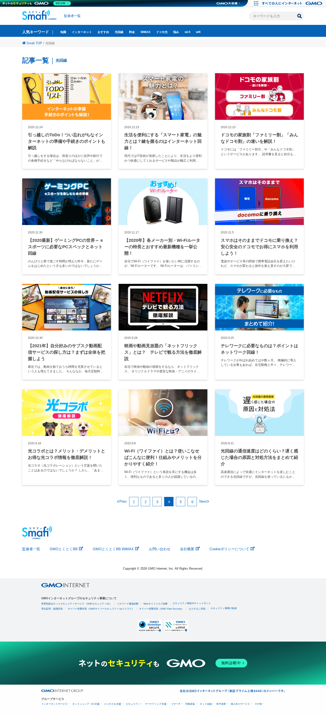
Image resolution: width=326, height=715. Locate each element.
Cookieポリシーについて (229, 549)
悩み (176, 32)
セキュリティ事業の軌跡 (223, 608)
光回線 (119, 32)
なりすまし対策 (197, 608)
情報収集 (190, 704)
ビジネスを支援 (112, 704)
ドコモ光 (162, 32)
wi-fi (187, 32)
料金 (132, 32)
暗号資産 (221, 704)
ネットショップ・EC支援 (86, 704)
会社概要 (187, 549)
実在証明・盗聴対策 (52, 608)
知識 (63, 32)
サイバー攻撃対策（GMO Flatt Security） (161, 608)
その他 (258, 704)
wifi (198, 32)
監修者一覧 (72, 16)
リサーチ (176, 704)
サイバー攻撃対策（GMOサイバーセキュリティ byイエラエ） (101, 608)
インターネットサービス (54, 704)
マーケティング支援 (155, 704)
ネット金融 (206, 704)
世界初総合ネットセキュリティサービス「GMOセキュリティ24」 (76, 603)
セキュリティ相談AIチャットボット (192, 603)
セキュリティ (133, 704)
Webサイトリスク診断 (155, 603)
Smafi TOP (34, 43)
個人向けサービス (240, 704)
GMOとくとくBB (64, 549)
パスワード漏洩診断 (127, 603)
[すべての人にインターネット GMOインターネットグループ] (292, 3)
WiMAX (145, 32)
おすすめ (103, 32)
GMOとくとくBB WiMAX (113, 549)
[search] (299, 16)
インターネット (82, 32)
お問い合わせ (159, 549)
